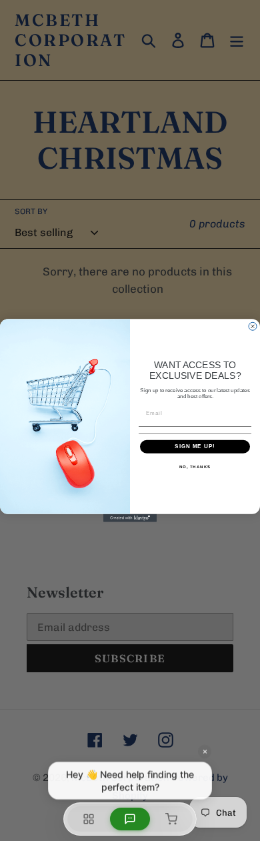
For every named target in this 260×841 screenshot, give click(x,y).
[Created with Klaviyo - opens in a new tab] (130, 518)
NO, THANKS (195, 466)
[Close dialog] (253, 326)
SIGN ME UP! (195, 447)
